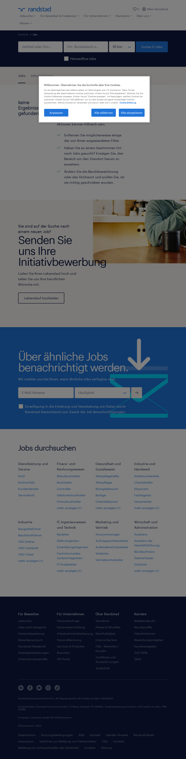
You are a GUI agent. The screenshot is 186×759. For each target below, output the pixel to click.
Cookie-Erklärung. (128, 102)
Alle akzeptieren (132, 112)
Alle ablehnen (103, 112)
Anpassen (56, 112)
